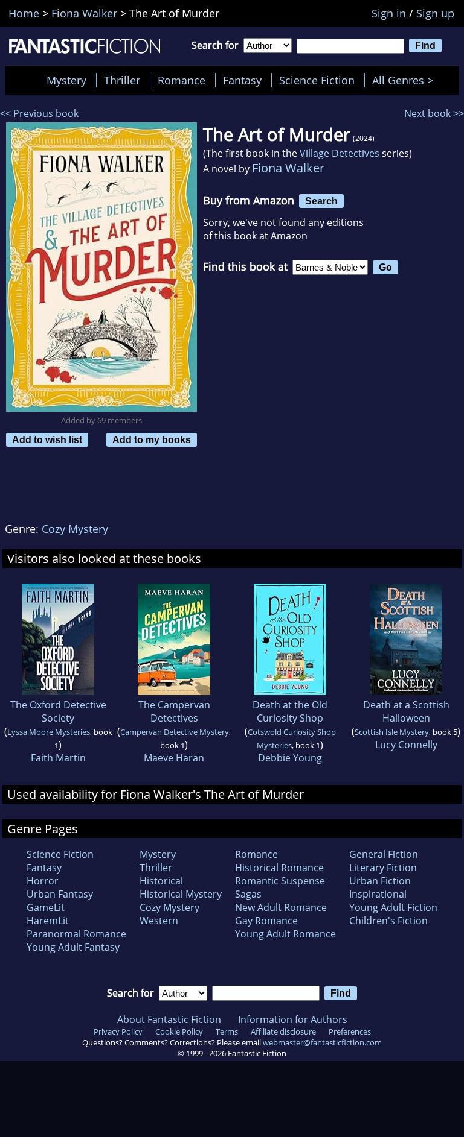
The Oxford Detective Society (58, 711)
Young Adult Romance (285, 933)
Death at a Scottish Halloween (406, 711)
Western (159, 920)
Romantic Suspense (280, 880)
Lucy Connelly (406, 744)
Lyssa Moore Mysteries (48, 731)
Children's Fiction (388, 920)
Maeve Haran (174, 757)
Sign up (435, 13)
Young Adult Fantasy (73, 947)
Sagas (248, 894)
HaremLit (48, 920)
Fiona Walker (288, 168)
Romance (181, 80)
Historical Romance (279, 867)
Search (321, 200)
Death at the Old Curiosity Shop (290, 711)
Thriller (122, 80)
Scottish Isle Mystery (392, 731)
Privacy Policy (118, 1031)
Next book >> (434, 113)
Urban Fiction (380, 880)
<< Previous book (39, 113)
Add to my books (151, 439)
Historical (161, 880)
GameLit (46, 907)
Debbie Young (290, 757)
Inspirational (378, 894)
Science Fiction (317, 80)
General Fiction (383, 854)
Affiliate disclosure (283, 1031)
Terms (227, 1031)
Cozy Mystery (75, 528)
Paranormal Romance (76, 933)
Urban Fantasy (60, 894)
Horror (43, 880)
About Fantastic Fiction (169, 1019)
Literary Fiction (383, 867)
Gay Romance (266, 920)
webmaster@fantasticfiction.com (322, 1042)
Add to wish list (47, 439)
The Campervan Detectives (174, 711)
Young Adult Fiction (393, 907)
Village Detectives (339, 153)
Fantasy (242, 80)
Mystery (66, 80)
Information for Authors (292, 1019)
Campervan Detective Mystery (174, 731)
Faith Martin (58, 757)
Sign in (389, 13)
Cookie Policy (179, 1031)
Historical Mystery (181, 894)
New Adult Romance (281, 907)
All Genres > (405, 80)
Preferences (350, 1031)
